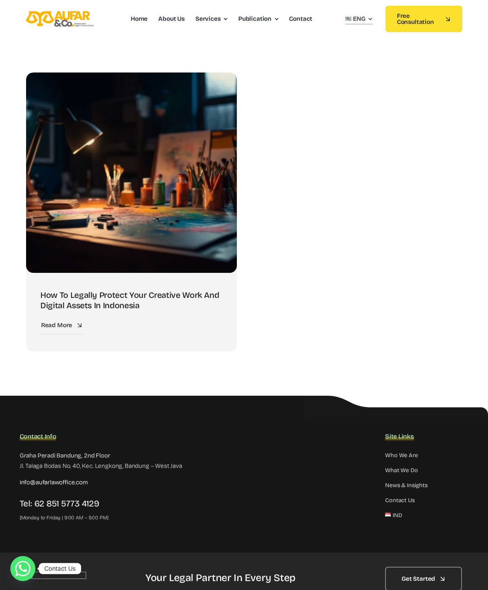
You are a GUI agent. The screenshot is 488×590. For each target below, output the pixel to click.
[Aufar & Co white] (56, 575)
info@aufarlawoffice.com (54, 482)
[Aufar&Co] (60, 14)
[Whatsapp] (22, 568)
